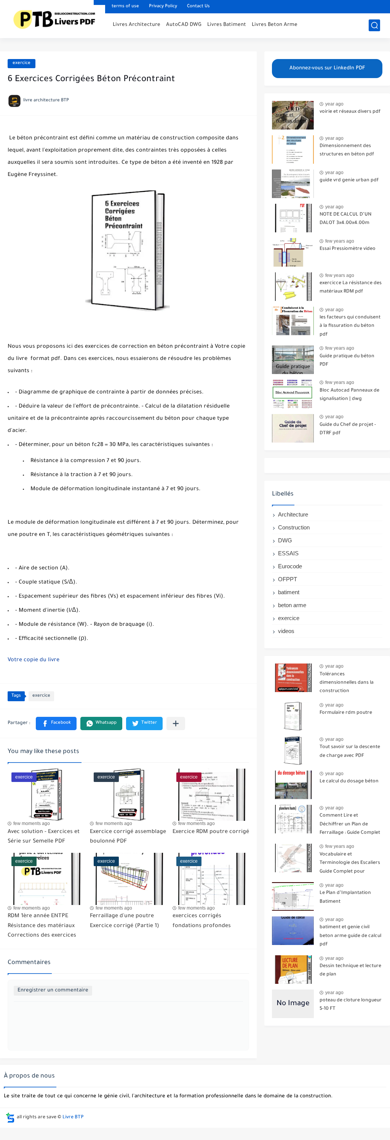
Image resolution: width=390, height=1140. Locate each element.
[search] (374, 25)
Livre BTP (72, 1117)
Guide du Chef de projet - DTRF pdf (348, 429)
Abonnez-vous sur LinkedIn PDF (327, 68)
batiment (288, 592)
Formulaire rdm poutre (346, 713)
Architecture (293, 514)
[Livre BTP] (57, 18)
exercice (21, 63)
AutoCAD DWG (183, 25)
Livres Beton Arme (274, 25)
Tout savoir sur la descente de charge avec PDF (350, 751)
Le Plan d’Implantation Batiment (345, 897)
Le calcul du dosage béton (349, 781)
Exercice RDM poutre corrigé (211, 832)
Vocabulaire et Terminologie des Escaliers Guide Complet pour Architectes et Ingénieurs (350, 864)
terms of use (125, 6)
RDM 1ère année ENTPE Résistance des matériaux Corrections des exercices (42, 926)
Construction (294, 527)
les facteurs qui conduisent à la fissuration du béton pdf (350, 326)
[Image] (293, 115)
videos (286, 631)
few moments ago (31, 823)
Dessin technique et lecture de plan (350, 970)
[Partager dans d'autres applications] (175, 723)
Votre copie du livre (33, 660)
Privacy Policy (163, 6)
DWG (285, 540)
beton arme (292, 605)
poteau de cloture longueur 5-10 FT (351, 1005)
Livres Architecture (136, 25)
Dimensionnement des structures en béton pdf (347, 150)
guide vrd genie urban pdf (349, 180)
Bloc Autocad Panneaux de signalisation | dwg (349, 395)
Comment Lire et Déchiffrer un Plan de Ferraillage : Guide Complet (350, 824)
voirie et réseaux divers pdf (350, 112)
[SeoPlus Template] (10, 1118)
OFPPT (287, 579)
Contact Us (198, 6)
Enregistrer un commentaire (53, 990)
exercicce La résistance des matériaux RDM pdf (351, 287)
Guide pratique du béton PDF (347, 361)
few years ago (339, 241)
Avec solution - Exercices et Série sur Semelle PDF (44, 837)
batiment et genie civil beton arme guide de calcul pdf (350, 936)
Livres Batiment (226, 25)
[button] (56, 723)
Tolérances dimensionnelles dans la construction (347, 683)
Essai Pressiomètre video (348, 249)
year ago (334, 104)
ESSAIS (288, 553)
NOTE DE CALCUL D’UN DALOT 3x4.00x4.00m (345, 219)
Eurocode (290, 566)
